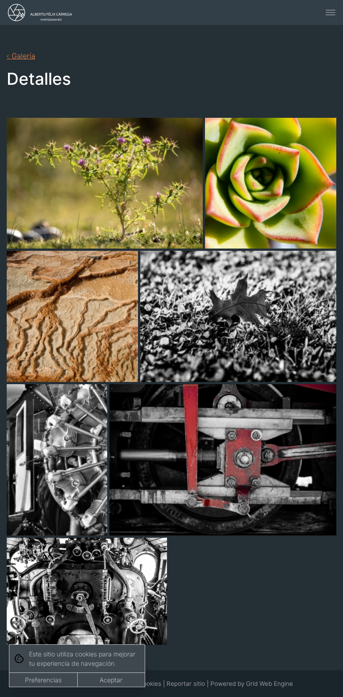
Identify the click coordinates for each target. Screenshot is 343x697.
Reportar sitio (186, 683)
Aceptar (111, 680)
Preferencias (43, 680)
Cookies (149, 683)
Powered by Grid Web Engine (251, 683)
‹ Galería (21, 55)
